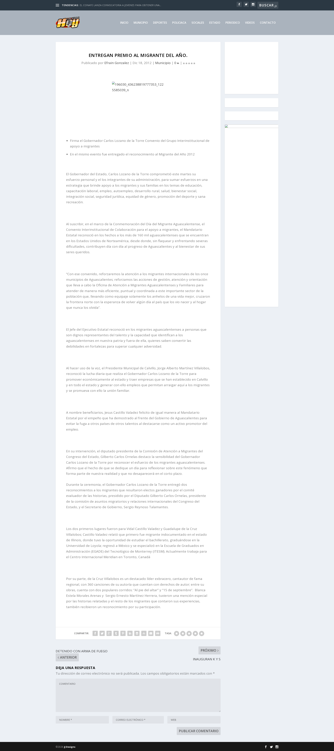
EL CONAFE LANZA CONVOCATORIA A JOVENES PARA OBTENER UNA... (120, 5)
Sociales (198, 23)
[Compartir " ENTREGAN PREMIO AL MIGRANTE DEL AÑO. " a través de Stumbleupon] (143, 633)
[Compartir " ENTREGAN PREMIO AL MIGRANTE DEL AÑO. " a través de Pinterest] (123, 633)
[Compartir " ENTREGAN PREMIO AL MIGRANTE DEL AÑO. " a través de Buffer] (136, 633)
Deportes (160, 23)
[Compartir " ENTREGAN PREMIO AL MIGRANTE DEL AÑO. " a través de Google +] (109, 633)
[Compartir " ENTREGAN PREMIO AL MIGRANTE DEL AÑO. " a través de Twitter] (102, 633)
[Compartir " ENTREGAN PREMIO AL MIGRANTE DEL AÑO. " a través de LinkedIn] (129, 633)
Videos (250, 23)
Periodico (232, 23)
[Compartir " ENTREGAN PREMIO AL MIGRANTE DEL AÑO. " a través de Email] (150, 633)
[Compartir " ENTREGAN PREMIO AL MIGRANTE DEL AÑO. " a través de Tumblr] (116, 633)
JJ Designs (69, 746)
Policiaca (179, 23)
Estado (214, 23)
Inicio (124, 23)
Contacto (268, 23)
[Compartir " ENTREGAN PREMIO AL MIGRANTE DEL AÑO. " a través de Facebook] (95, 633)
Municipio (141, 23)
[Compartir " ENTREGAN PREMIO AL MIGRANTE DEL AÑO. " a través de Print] (157, 633)
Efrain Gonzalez (116, 63)
